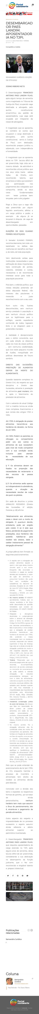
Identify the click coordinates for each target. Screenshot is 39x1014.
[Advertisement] (19, 914)
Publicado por (14, 40)
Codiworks (24, 1008)
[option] (19, 939)
